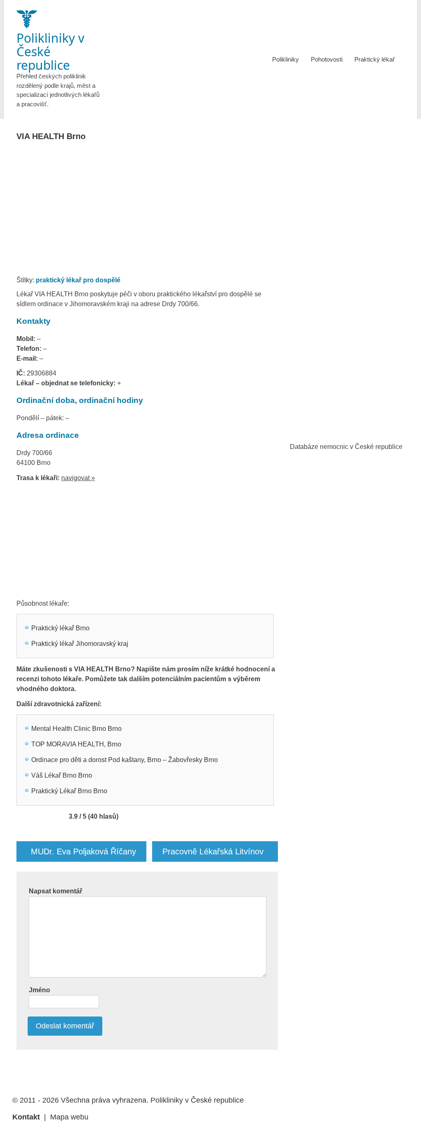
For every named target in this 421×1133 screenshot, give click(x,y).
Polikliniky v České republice (197, 1100)
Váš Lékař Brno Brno (61, 775)
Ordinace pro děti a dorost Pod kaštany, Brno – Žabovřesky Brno (124, 759)
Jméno (39, 990)
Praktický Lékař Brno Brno (69, 790)
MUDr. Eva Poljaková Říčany (83, 851)
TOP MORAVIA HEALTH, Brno (76, 744)
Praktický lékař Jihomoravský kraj (79, 643)
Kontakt (26, 1117)
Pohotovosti (326, 59)
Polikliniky (285, 59)
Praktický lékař (374, 59)
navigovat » (78, 477)
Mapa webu (69, 1117)
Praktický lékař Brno (60, 628)
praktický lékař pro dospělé (78, 280)
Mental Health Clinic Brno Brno (76, 728)
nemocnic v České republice (361, 446)
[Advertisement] (169, 210)
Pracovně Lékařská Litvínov (213, 851)
